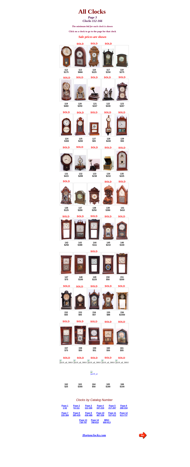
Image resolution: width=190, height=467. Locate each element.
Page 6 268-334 (124, 407)
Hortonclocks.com (94, 435)
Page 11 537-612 (112, 414)
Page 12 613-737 (124, 414)
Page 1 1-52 (65, 407)
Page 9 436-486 (88, 414)
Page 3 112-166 (88, 407)
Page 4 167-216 (100, 407)
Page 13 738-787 (83, 421)
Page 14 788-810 (95, 421)
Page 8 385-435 (76, 414)
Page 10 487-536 (100, 414)
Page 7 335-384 (65, 414)
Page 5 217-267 (112, 407)
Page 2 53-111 (76, 407)
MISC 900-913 (107, 421)
